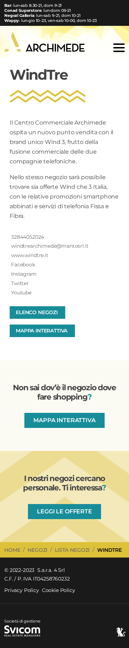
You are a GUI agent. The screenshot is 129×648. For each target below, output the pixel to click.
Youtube (21, 292)
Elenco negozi (37, 312)
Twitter (20, 283)
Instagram (24, 274)
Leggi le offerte (64, 511)
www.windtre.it (29, 255)
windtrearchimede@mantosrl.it (50, 246)
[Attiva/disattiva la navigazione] (117, 48)
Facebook (23, 264)
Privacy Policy (21, 590)
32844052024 (27, 237)
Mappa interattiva (41, 330)
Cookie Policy (58, 590)
